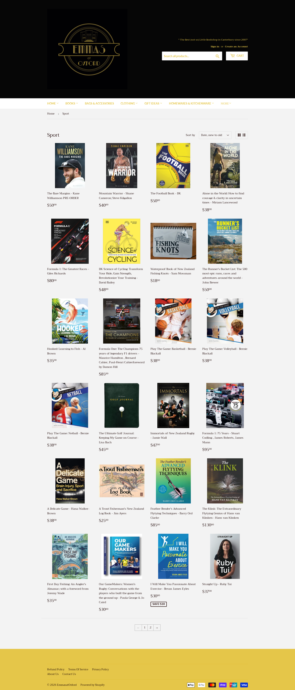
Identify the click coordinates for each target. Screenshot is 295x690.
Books (70, 103)
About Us (53, 674)
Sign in (215, 47)
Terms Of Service (78, 669)
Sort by (190, 135)
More (225, 103)
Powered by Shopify (92, 685)
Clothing (128, 103)
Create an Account (236, 47)
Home (51, 103)
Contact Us (69, 674)
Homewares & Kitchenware (190, 103)
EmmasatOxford (67, 685)
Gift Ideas (152, 103)
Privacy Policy (100, 669)
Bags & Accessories (99, 103)
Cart (240, 55)
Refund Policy (55, 669)
